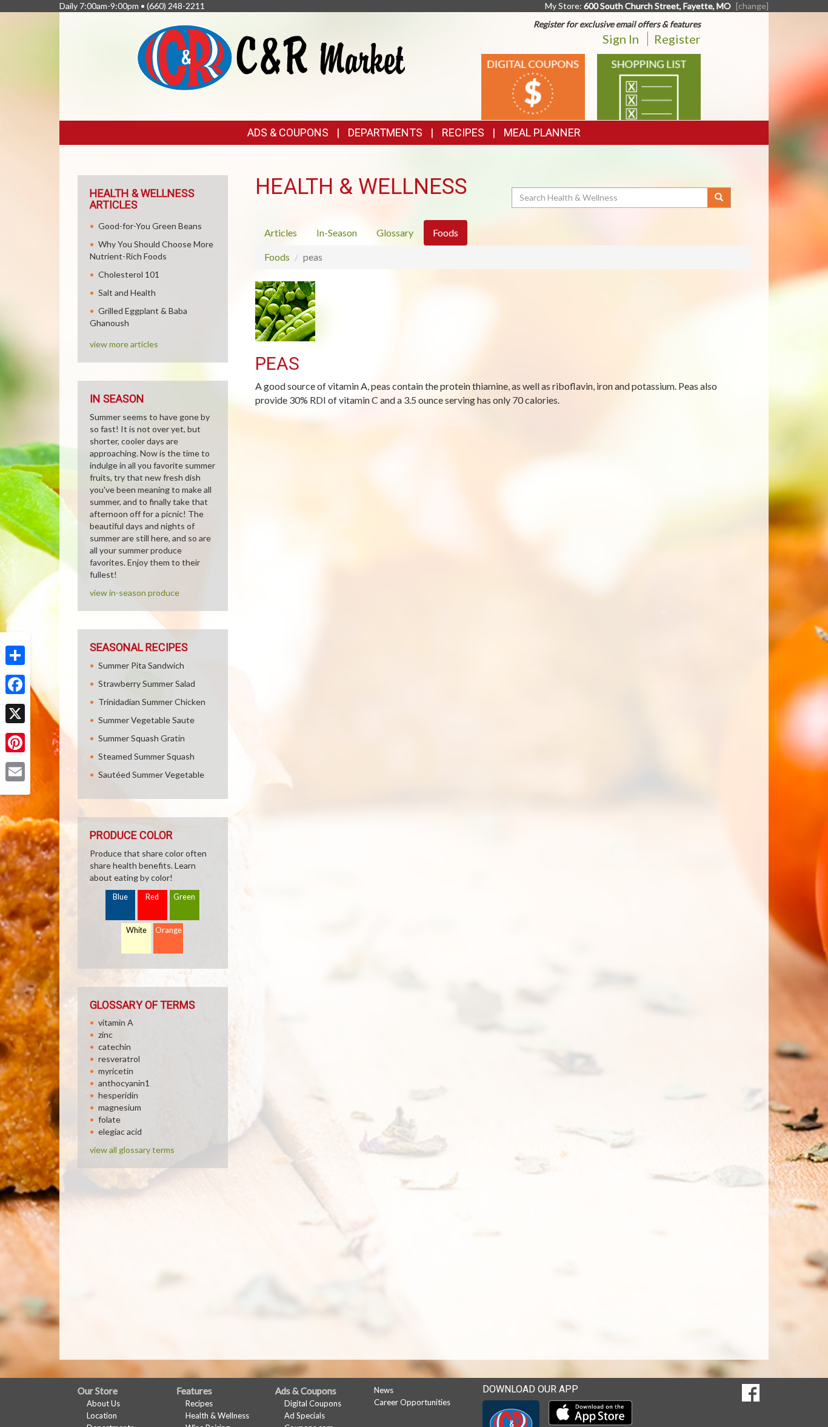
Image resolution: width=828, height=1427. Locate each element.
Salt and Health (127, 292)
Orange (168, 930)
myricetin (115, 1071)
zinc (105, 1034)
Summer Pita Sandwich (141, 665)
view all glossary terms (132, 1150)
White (136, 930)
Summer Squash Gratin (141, 738)
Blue (120, 896)
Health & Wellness (217, 1415)
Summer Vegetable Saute (146, 720)
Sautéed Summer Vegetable (151, 774)
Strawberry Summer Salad (146, 683)
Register (677, 39)
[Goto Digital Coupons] (533, 86)
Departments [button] (385, 132)
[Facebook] (15, 684)
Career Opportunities (412, 1402)
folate (109, 1119)
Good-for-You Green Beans (150, 226)
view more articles (124, 344)
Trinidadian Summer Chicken (151, 702)
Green (184, 896)
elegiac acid (120, 1131)
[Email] (15, 772)
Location (102, 1415)
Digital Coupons (312, 1403)
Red (152, 896)
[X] (15, 713)
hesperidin (118, 1095)
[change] (752, 6)
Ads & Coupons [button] (288, 132)
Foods (277, 256)
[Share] (15, 655)
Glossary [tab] (394, 232)
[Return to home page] (271, 57)
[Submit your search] (719, 197)
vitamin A (115, 1022)
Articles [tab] (280, 232)
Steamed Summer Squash (146, 756)
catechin (114, 1046)
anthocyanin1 (124, 1083)
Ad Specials (304, 1415)
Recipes (463, 132)
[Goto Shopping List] (649, 86)
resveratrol (119, 1059)
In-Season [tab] (336, 232)
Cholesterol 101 (128, 274)
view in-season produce (134, 592)
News (383, 1390)
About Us (103, 1403)
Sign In (621, 39)
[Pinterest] (15, 742)
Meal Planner (542, 132)
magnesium (119, 1107)
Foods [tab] (445, 232)
